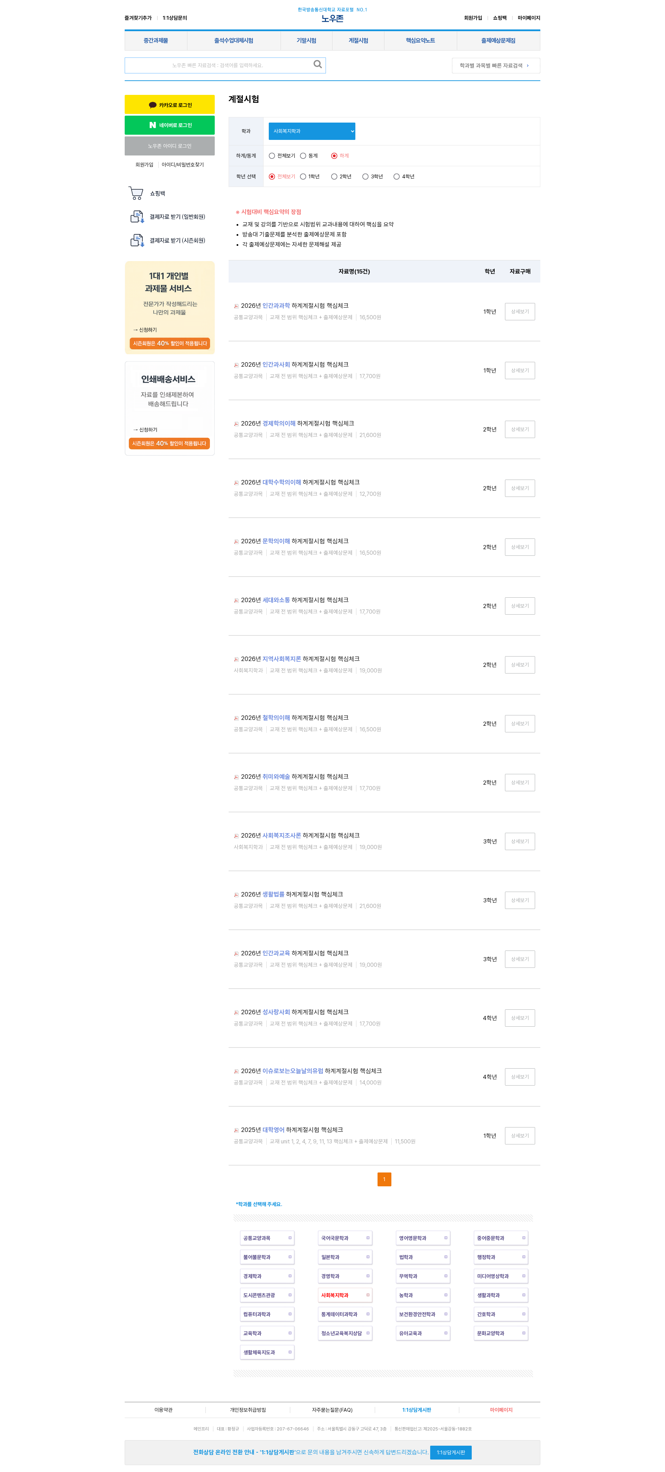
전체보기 (286, 156)
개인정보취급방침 (248, 1410)
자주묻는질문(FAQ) (332, 1410)
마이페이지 (529, 18)
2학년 (346, 176)
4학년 (408, 176)
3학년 (377, 176)
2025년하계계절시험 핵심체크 (292, 1129)
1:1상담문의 (175, 18)
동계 (313, 156)
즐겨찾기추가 (138, 18)
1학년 (314, 176)
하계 (344, 156)
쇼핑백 (500, 18)
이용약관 (163, 1410)
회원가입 (473, 18)
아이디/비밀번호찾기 (183, 165)
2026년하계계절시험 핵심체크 (295, 305)
